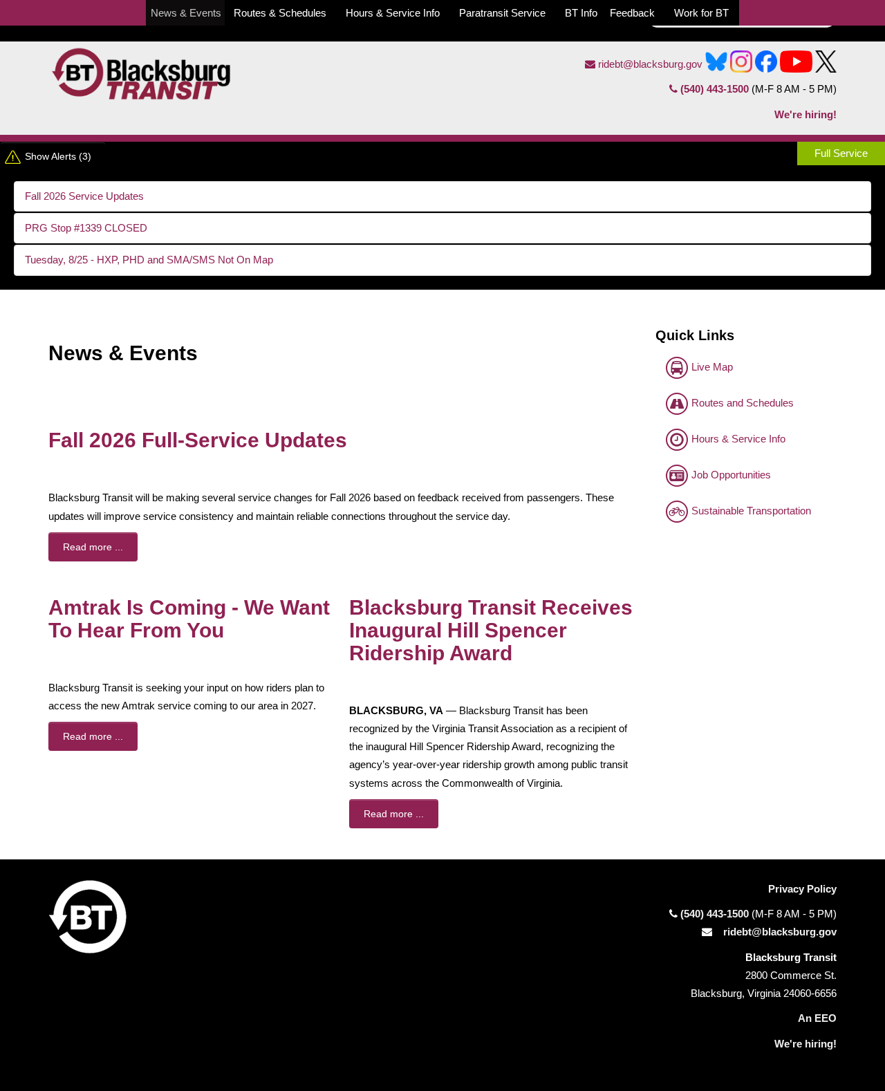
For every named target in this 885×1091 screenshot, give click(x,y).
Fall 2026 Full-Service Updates (197, 440)
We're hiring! (805, 114)
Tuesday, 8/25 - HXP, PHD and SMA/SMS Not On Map (149, 259)
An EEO (817, 1018)
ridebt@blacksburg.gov (648, 64)
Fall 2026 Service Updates (84, 196)
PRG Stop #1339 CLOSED (86, 228)
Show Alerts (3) (58, 156)
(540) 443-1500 (714, 89)
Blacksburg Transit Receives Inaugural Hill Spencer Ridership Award (491, 630)
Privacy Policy (802, 889)
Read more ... (93, 546)
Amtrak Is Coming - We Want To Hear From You (189, 619)
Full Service (841, 153)
